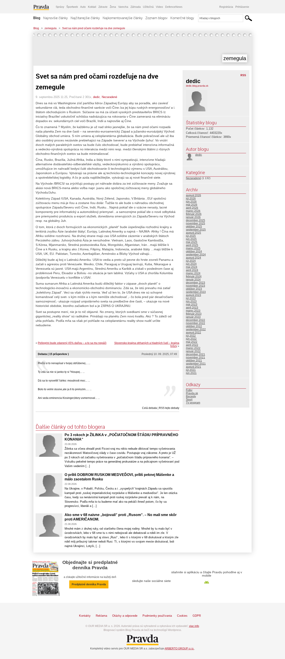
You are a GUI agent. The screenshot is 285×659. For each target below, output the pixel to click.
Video (159, 6)
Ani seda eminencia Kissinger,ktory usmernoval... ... (69, 398)
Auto (83, 6)
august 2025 (193, 232)
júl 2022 (191, 335)
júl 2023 (191, 298)
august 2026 (193, 195)
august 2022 (193, 332)
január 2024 (193, 279)
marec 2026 (193, 210)
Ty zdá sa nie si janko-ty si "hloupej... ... (61, 371)
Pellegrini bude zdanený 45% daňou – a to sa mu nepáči (72, 343)
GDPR (197, 615)
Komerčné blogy (182, 18)
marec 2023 (193, 310)
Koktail (92, 6)
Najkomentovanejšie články (122, 18)
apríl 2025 (192, 245)
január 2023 (193, 316)
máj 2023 (191, 304)
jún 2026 (191, 201)
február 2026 (194, 214)
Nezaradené (109, 97)
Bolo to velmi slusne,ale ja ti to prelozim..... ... (65, 389)
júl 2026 (191, 198)
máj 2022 (191, 341)
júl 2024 (191, 260)
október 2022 (194, 326)
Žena (113, 6)
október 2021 (194, 360)
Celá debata (149, 408)
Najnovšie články (55, 18)
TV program (193, 402)
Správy (60, 6)
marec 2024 (193, 273)
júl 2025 (191, 235)
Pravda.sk (192, 393)
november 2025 (195, 223)
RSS (243, 75)
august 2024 (193, 257)
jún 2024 (191, 263)
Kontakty (85, 615)
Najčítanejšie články (85, 18)
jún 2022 (191, 338)
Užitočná (148, 6)
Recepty (191, 396)
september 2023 (196, 292)
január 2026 (193, 217)
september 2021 (196, 363)
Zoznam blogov (156, 18)
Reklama (101, 615)
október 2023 (194, 288)
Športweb (72, 6)
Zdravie (103, 6)
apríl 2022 (192, 345)
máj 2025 (191, 242)
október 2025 (194, 226)
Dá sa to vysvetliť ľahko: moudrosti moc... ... (64, 380)
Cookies (182, 615)
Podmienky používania (157, 615)
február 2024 (194, 276)
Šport (189, 399)
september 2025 (196, 229)
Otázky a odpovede (124, 615)
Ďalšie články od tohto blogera (70, 426)
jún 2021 (191, 373)
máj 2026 (191, 204)
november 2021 (195, 357)
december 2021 (195, 354)
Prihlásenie (242, 6)
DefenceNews (173, 6)
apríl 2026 (192, 207)
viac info (194, 626)
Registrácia (226, 6)
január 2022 (193, 351)
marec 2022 (193, 348)
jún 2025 (191, 239)
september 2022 (196, 329)
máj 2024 (191, 267)
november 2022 (195, 323)
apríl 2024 (192, 270)
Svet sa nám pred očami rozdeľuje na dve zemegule (93, 28)
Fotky (189, 390)
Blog (36, 17)
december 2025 (195, 220)
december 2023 (195, 282)
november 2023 (195, 285)
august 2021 (193, 366)
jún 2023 (191, 301)
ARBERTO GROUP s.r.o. (179, 648)
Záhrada (135, 6)
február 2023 (194, 313)
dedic (96, 97)
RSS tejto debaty (169, 408)
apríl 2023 (192, 307)
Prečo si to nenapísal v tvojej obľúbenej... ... (64, 363)
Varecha (123, 6)
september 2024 (196, 254)
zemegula (51, 28)
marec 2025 (193, 248)
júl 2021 (191, 369)
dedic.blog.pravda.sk (197, 85)
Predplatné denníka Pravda (89, 584)
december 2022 (195, 320)
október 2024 (194, 251)
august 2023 (193, 295)
